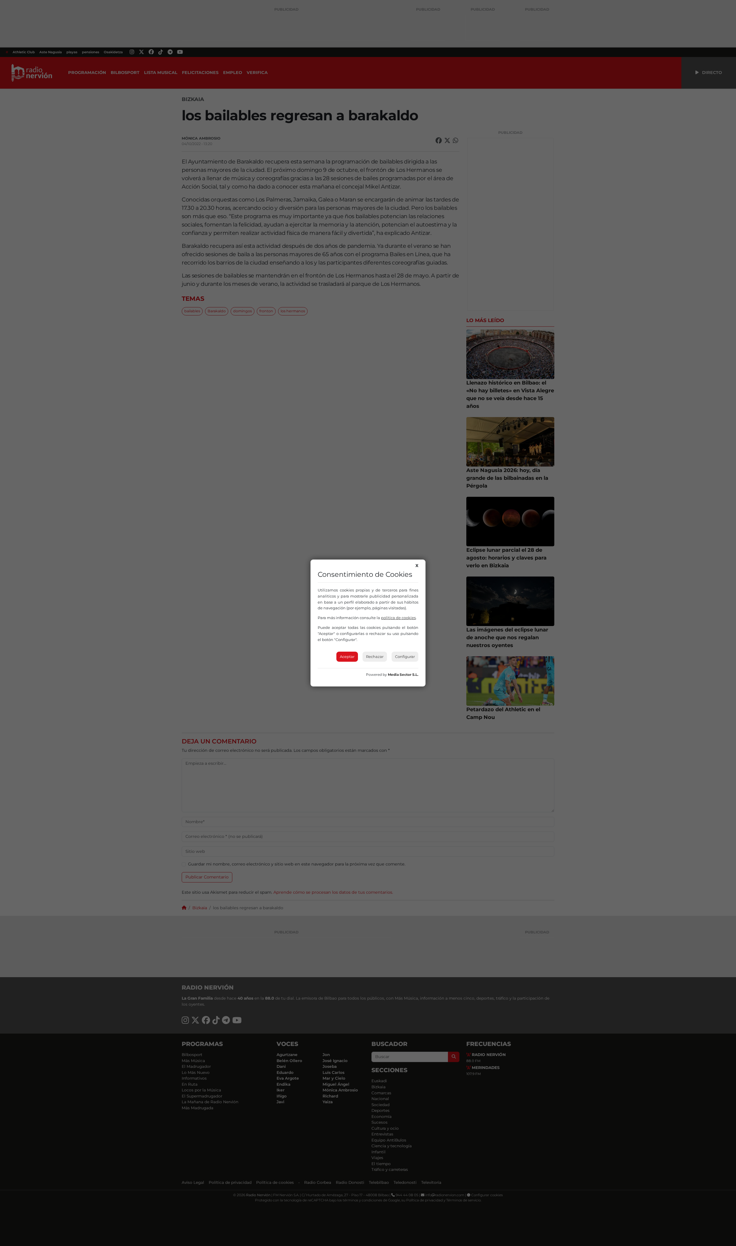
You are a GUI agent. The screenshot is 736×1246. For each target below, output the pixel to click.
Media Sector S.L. (403, 674)
